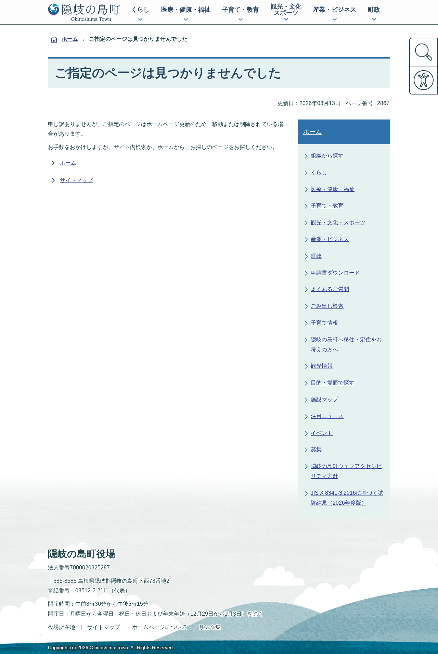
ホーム (70, 39)
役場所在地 (61, 627)
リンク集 (210, 627)
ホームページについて (159, 627)
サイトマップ (76, 180)
